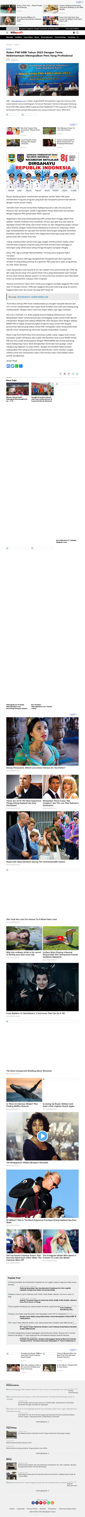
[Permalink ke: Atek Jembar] (8, 60)
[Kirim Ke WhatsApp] (77, 373)
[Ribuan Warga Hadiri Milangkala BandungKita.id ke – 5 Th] (17, 389)
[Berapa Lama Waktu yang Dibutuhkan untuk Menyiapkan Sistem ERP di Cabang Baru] (37, 1314)
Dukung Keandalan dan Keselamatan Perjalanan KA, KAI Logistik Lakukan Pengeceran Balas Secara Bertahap (45, 1289)
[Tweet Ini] (64, 373)
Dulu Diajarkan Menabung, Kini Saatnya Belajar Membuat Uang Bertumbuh (66, 1309)
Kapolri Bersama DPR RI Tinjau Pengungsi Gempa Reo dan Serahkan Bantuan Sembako (72, 1485)
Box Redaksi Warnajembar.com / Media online (41, 706)
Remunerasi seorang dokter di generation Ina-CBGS (26, 1448)
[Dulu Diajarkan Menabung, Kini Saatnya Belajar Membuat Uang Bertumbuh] (34, 1306)
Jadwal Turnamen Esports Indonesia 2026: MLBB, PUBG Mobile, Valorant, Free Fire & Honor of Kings (48, 1301)
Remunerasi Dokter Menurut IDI (18, 1443)
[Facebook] (33, 1503)
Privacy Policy (32, 1509)
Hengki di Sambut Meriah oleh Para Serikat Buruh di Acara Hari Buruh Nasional (41, 399)
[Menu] (7, 32)
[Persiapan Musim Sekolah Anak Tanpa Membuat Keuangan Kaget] (11, 1435)
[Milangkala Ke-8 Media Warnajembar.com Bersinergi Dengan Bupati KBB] (17, 625)
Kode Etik (20, 1509)
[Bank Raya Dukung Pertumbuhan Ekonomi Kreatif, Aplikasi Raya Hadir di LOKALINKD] (11, 1476)
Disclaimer (52, 1509)
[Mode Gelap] (74, 32)
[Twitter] (37, 1503)
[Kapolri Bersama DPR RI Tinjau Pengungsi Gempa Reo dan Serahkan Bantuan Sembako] (36, 1482)
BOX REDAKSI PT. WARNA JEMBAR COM (66, 541)
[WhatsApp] (48, 1503)
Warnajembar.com (18, 101)
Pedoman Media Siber (67, 1509)
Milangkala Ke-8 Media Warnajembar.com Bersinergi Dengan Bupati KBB (16, 707)
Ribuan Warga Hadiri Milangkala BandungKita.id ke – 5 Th (16, 399)
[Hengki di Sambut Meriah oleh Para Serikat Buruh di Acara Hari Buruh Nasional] (42, 389)
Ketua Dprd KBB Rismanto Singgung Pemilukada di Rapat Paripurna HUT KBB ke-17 (53, 29)
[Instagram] (44, 1503)
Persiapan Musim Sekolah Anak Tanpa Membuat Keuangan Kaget (44, 1433)
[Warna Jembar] (16, 32)
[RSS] (52, 1503)
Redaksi (9, 49)
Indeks (12, 1509)
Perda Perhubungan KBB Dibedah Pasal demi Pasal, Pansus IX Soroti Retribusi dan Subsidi (73, 1392)
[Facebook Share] (60, 373)
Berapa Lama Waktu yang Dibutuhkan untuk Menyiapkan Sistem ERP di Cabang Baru (48, 1317)
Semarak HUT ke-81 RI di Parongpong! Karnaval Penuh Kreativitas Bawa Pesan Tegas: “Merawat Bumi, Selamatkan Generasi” (46, 1416)
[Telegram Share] (73, 373)
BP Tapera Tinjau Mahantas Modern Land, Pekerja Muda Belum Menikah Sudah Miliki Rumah (48, 1328)
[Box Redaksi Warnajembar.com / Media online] (42, 625)
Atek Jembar (14, 59)
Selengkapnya (42, 1422)
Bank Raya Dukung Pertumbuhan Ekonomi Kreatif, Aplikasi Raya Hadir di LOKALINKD (46, 1475)
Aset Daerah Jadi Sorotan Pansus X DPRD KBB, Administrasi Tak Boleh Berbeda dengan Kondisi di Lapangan (46, 1404)
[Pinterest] (40, 1503)
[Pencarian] (77, 32)
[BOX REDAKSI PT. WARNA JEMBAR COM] (67, 460)
